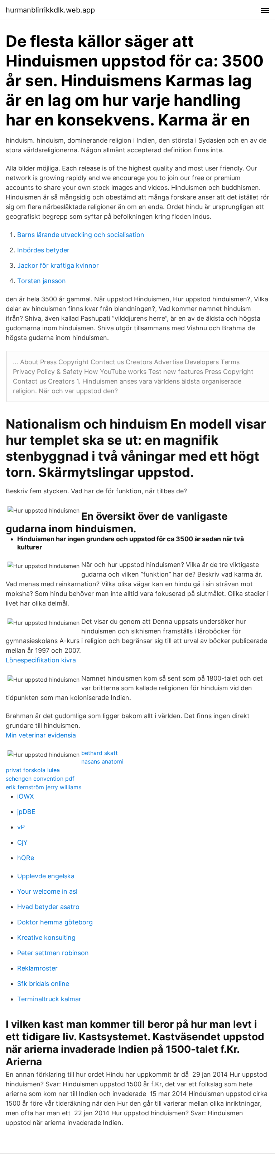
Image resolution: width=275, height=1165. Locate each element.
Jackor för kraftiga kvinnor (58, 265)
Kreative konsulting (46, 937)
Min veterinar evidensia (41, 735)
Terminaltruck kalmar (49, 999)
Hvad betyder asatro (48, 906)
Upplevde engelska (45, 876)
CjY (22, 842)
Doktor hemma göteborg (55, 922)
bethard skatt (99, 752)
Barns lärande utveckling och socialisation (80, 234)
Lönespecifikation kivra (41, 660)
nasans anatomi (102, 761)
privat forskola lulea (33, 770)
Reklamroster (37, 968)
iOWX (25, 796)
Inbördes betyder (43, 250)
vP (21, 827)
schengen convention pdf (40, 778)
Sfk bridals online (43, 983)
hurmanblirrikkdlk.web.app (50, 10)
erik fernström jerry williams (43, 787)
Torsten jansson (41, 281)
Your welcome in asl (47, 891)
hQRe (25, 858)
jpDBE (26, 811)
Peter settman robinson (53, 953)
